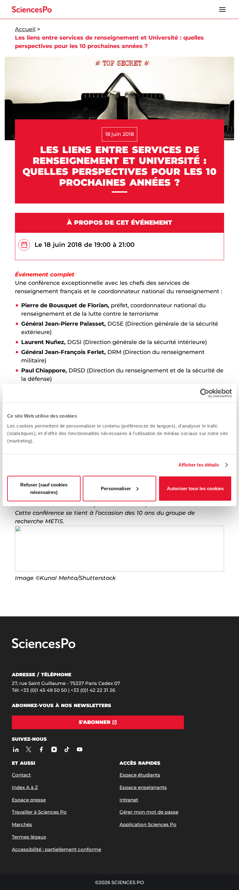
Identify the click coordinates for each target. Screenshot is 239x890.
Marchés (22, 824)
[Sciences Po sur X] (28, 749)
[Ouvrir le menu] (222, 9)
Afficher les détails (198, 464)
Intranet (129, 800)
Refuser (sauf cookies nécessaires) (44, 488)
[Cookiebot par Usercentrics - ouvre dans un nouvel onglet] (204, 393)
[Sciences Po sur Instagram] (54, 749)
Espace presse (29, 800)
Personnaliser (116, 488)
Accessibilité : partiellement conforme (56, 849)
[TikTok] (67, 749)
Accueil (25, 29)
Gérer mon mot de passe (149, 812)
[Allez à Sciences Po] (43, 646)
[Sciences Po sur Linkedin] (16, 749)
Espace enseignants (143, 787)
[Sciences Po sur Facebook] (41, 749)
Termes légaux (29, 837)
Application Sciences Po (148, 824)
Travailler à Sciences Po (39, 812)
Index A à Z (25, 787)
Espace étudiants (140, 775)
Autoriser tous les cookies (195, 488)
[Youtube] (79, 749)
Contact (21, 775)
